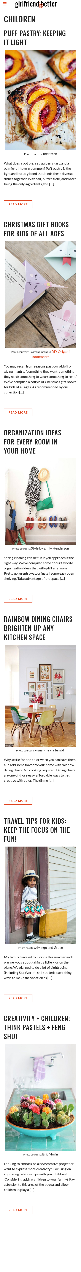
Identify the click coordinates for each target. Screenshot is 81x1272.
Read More (18, 204)
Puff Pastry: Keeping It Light (35, 37)
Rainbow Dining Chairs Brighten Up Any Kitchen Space (38, 628)
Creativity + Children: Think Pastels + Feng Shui (37, 1027)
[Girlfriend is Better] (35, 8)
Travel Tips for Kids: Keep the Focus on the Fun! (37, 830)
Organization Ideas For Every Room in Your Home (32, 441)
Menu (5, 7)
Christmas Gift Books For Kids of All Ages (36, 228)
